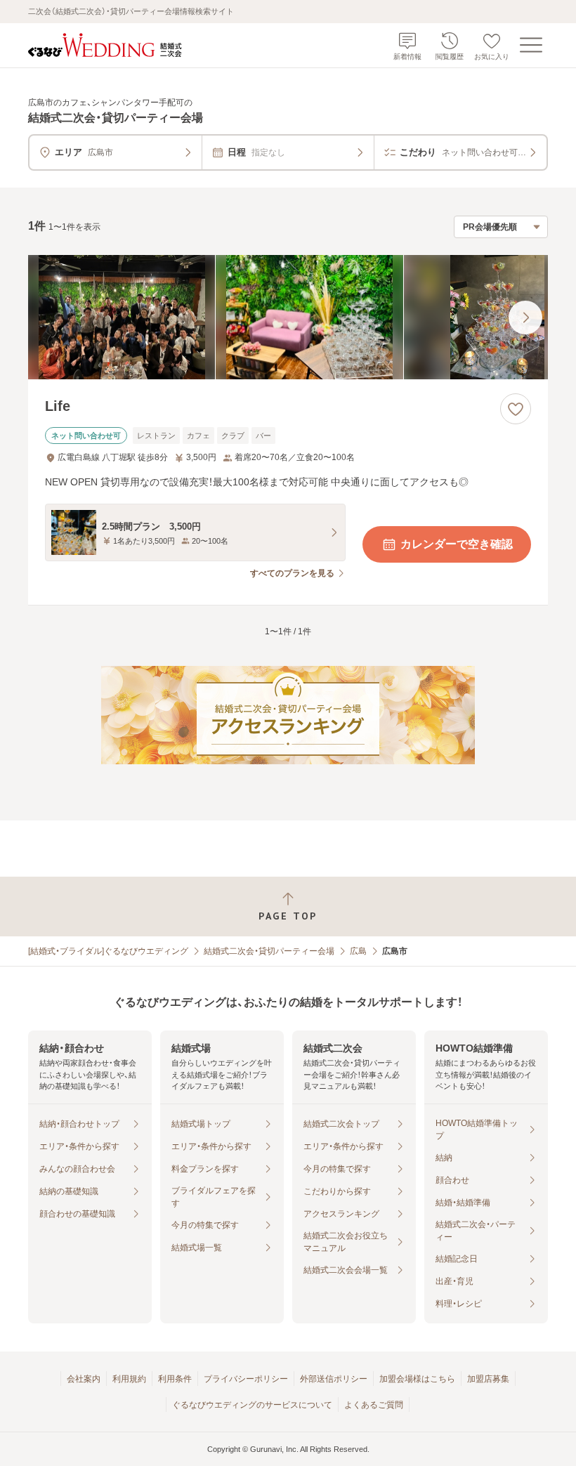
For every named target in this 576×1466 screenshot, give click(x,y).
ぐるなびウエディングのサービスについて (252, 1405)
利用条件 (175, 1379)
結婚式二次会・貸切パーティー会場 (269, 951)
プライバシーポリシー (246, 1379)
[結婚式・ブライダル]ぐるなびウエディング (108, 951)
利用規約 (129, 1379)
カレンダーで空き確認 (456, 544)
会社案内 (83, 1379)
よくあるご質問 (373, 1405)
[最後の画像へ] (525, 317)
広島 (358, 951)
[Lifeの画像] (288, 317)
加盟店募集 (488, 1379)
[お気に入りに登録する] (515, 408)
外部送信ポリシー (333, 1379)
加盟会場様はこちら (417, 1379)
